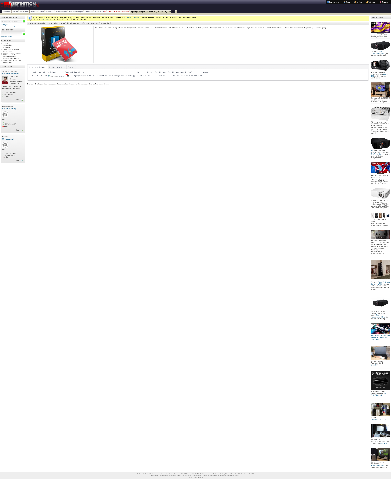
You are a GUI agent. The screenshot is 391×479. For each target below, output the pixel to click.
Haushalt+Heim (7, 51)
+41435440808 (196, 474)
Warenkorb (99, 11)
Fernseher (24, 11)
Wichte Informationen (131, 17)
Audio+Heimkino (7, 45)
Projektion (50, 11)
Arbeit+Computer (7, 44)
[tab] (38, 67)
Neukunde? (4, 24)
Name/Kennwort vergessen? (10, 26)
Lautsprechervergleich (379, 419)
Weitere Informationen (195, 477)
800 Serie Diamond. (378, 394)
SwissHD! (374, 365)
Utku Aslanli (8, 139)
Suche (15, 11)
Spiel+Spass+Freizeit (9, 55)
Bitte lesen (45, 19)
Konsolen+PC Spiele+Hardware (12, 53)
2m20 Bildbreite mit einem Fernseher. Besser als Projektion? (380, 337)
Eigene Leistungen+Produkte (11, 49)
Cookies (178, 475)
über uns (6, 11)
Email (18, 100)
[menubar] (358, 2)
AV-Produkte (6, 47)
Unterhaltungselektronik (9, 56)
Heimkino (34, 11)
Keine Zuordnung (8, 62)
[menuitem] (334, 2)
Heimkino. (384, 443)
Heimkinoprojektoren (378, 465)
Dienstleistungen (76, 11)
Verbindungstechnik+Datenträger (12, 60)
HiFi (42, 11)
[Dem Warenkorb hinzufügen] (67, 77)
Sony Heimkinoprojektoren (378, 52)
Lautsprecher (61, 11)
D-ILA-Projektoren (377, 154)
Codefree (89, 11)
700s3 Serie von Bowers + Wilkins (380, 283)
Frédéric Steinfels (11, 74)
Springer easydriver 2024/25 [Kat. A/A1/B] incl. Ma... (153, 11)
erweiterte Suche (6, 36)
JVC (372, 150)
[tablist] (198, 72)
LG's (385, 179)
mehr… (18, 89)
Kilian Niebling (9, 109)
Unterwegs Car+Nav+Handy (11, 58)
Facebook (154, 475)
